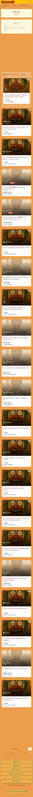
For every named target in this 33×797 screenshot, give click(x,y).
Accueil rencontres (6, 5)
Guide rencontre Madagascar (16, 785)
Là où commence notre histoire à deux (16, 247)
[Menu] (30, 1)
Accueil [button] (17, 761)
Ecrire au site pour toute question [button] (16, 791)
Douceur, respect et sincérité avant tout (16, 428)
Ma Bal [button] (17, 765)
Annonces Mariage (23, 5)
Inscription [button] (17, 769)
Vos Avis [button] (17, 777)
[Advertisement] (16, 53)
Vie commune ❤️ (9, 187)
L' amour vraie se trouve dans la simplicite (14, 639)
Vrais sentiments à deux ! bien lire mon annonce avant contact (16, 96)
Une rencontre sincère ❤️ (12, 217)
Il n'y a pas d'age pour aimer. (13, 307)
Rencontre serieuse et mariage (14, 548)
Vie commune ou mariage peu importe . (16, 368)
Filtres (17, 23)
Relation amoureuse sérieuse (13, 277)
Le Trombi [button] (17, 781)
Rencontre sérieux (9, 698)
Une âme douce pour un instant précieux (14, 489)
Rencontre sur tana (10, 338)
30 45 (5, 30)
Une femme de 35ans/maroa (13, 157)
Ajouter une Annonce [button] (17, 773)
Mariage (14, 5)
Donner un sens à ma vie (12, 127)
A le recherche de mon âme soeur (15, 518)
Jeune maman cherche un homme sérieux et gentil (14, 579)
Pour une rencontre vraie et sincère (15, 608)
